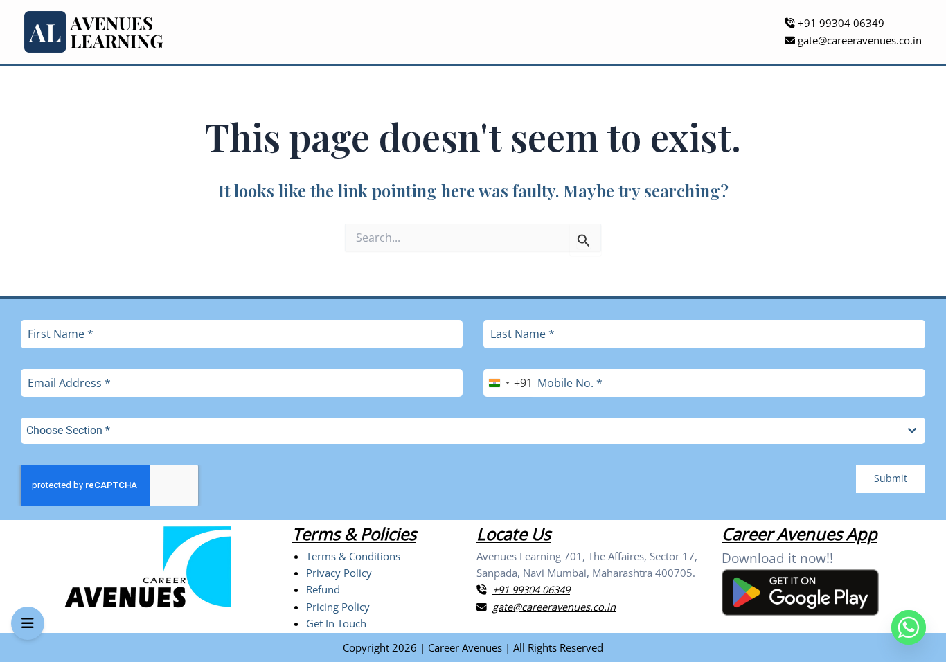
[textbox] (460, 431)
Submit (890, 478)
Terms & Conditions (353, 556)
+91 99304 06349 (839, 23)
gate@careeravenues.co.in (858, 40)
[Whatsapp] (908, 627)
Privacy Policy (339, 573)
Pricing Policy (338, 607)
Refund (323, 589)
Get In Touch (336, 623)
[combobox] (508, 383)
